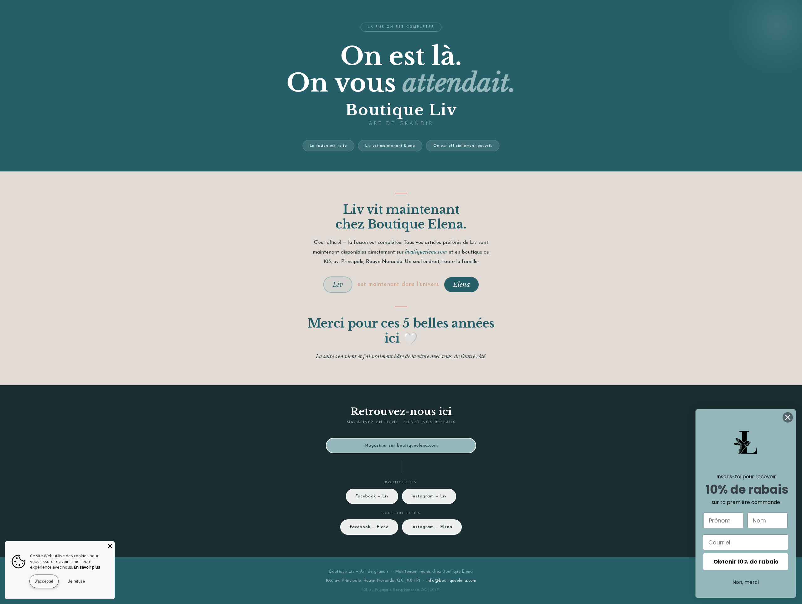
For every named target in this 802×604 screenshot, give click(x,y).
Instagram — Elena (431, 527)
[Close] (110, 546)
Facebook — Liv (372, 496)
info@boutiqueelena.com (452, 581)
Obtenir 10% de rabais (745, 561)
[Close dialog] (787, 417)
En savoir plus (87, 567)
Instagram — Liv (429, 496)
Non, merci (745, 582)
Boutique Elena (457, 572)
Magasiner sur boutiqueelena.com (401, 446)
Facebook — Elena (369, 527)
